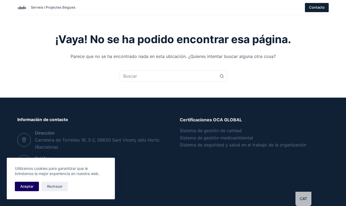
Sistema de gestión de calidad (211, 130)
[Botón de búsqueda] (222, 76)
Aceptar (27, 186)
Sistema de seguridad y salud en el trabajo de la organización (243, 144)
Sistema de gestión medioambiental (216, 137)
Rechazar (54, 186)
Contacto (317, 7)
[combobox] (168, 76)
